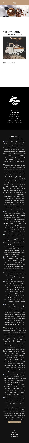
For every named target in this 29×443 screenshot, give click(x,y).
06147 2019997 (17, 120)
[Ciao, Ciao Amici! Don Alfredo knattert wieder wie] (14, 268)
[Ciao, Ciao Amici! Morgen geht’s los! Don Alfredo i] (14, 361)
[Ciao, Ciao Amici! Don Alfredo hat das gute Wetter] (14, 152)
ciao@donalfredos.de (16, 122)
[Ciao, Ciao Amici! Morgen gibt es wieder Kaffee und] (14, 338)
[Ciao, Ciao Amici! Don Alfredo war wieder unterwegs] (14, 198)
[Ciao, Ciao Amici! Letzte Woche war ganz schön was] (14, 315)
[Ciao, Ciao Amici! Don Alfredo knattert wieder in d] (14, 385)
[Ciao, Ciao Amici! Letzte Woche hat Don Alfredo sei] (14, 222)
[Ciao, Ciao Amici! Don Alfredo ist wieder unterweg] (14, 292)
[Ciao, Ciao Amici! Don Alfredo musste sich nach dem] (14, 408)
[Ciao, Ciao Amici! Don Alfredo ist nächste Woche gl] (14, 245)
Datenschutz (14, 434)
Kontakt (14, 432)
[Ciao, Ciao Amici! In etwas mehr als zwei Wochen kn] (14, 175)
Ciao (14, 430)
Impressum (14, 436)
